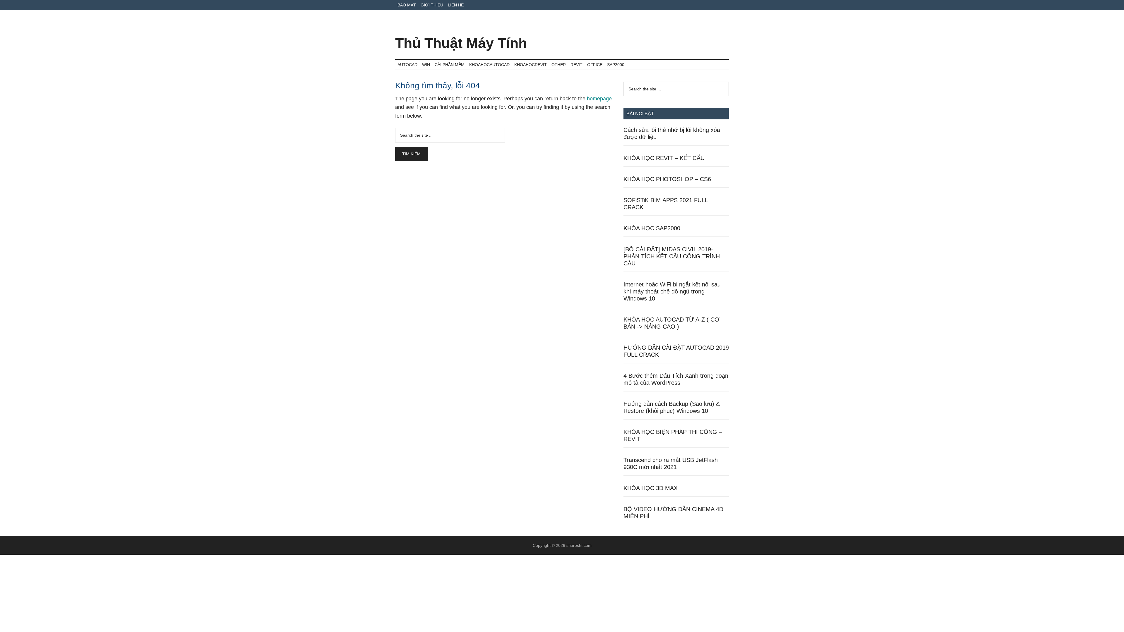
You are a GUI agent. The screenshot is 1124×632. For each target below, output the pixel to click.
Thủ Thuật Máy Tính (461, 43)
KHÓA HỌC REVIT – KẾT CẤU (664, 158)
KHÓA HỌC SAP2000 (651, 228)
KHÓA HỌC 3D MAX (650, 488)
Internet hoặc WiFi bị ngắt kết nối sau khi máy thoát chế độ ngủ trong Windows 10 (672, 291)
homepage (599, 99)
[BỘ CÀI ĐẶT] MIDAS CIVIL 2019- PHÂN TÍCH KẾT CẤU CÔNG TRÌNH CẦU (671, 256)
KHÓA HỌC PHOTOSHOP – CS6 (667, 179)
